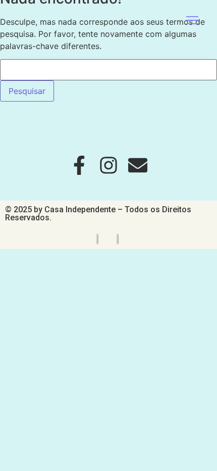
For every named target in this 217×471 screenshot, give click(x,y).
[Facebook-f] (79, 165)
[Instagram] (108, 165)
